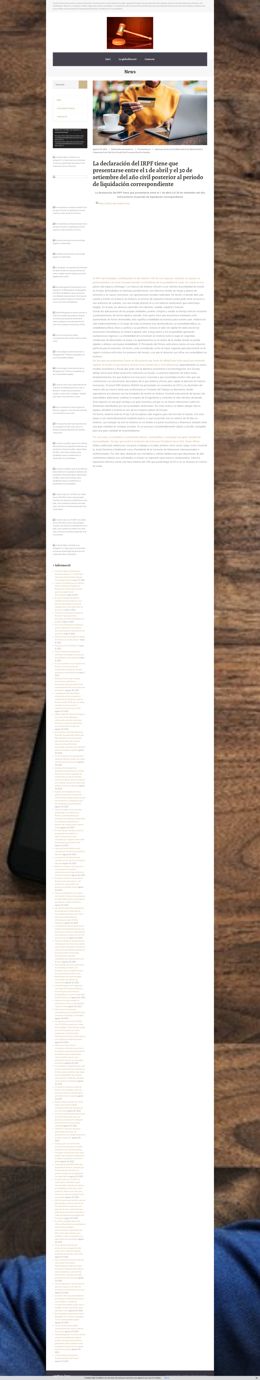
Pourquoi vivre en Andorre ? (66, 646)
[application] (70, 138)
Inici (108, 59)
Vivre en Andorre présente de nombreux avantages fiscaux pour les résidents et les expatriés (69, 655)
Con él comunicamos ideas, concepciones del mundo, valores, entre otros (69, 1328)
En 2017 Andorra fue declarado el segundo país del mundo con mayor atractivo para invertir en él (70, 759)
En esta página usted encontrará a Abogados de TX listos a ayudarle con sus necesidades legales (69, 1317)
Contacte (150, 59)
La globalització (127, 59)
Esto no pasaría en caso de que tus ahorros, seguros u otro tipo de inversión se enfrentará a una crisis (70, 1287)
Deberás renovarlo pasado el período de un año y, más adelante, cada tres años (69, 1003)
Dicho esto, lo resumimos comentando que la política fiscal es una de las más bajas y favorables (70, 1012)
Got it (166, 1378)
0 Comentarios (144, 149)
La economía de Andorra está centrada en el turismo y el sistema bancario (70, 851)
